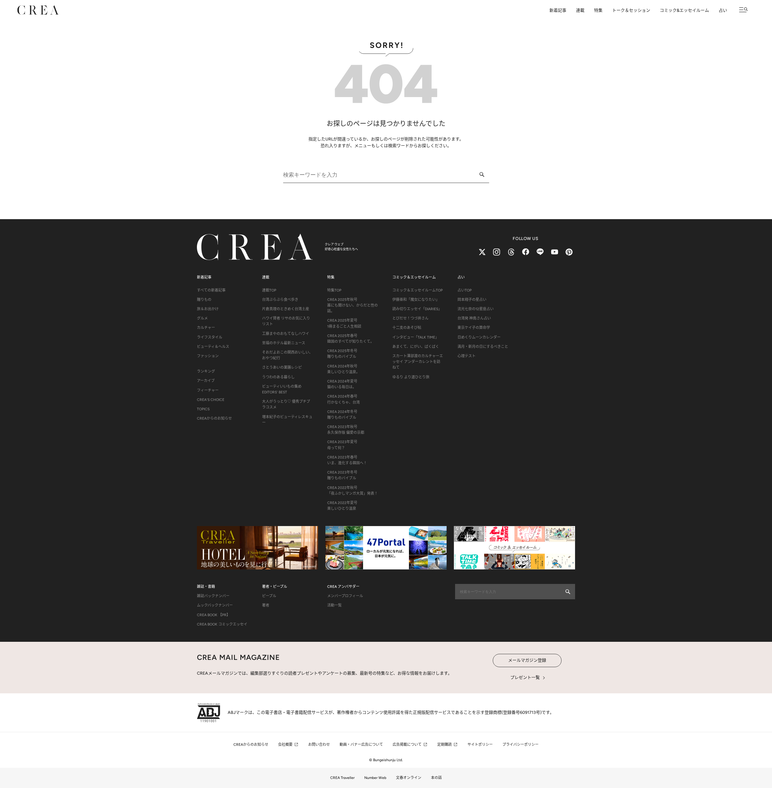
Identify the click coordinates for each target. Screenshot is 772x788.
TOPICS (203, 409)
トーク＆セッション (631, 10)
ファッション (208, 356)
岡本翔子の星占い (471, 300)
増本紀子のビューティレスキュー (287, 420)
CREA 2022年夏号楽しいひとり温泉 (342, 506)
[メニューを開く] (743, 10)
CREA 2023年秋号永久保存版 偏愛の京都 (345, 430)
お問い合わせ (319, 744)
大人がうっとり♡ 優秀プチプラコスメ (286, 404)
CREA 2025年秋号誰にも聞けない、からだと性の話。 (352, 305)
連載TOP (269, 290)
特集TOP (334, 290)
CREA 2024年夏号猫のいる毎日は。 (342, 384)
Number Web (375, 778)
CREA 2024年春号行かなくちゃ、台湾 (343, 399)
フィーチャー (208, 390)
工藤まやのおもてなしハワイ (285, 334)
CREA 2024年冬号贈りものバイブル (342, 415)
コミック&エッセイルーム (684, 10)
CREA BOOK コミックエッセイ (222, 624)
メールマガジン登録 (527, 660)
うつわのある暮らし (278, 377)
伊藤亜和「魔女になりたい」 (415, 300)
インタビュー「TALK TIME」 (415, 337)
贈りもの (204, 300)
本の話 (436, 778)
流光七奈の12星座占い (475, 309)
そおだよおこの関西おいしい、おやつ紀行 (287, 355)
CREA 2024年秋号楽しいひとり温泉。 (343, 369)
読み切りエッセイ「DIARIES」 (417, 309)
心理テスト (466, 356)
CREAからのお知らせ (214, 418)
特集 (598, 10)
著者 (265, 605)
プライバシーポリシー (520, 744)
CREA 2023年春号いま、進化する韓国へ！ (347, 460)
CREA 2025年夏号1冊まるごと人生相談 (344, 323)
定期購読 (444, 744)
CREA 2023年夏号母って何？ (342, 445)
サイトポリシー (480, 744)
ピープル (269, 596)
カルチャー (206, 328)
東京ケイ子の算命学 (473, 328)
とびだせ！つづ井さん (410, 318)
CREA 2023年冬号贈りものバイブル (342, 475)
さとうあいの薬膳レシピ (282, 367)
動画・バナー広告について (361, 744)
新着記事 (557, 10)
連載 (580, 10)
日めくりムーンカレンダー (479, 337)
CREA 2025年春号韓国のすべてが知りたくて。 (350, 339)
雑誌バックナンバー (213, 596)
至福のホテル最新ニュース (283, 343)
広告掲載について (407, 744)
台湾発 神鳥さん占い (474, 318)
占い (723, 10)
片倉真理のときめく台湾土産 (285, 309)
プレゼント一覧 (525, 677)
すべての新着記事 (211, 290)
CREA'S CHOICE (210, 400)
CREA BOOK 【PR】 (213, 615)
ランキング (206, 371)
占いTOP (464, 290)
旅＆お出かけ (208, 309)
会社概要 (285, 744)
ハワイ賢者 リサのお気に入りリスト (286, 321)
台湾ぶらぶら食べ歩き (280, 300)
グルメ (202, 318)
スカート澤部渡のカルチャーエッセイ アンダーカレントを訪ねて (417, 362)
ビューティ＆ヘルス (213, 347)
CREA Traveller (342, 778)
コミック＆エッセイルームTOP (417, 290)
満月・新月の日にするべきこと (482, 347)
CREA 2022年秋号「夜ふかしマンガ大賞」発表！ (352, 491)
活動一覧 (334, 605)
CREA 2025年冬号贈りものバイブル (342, 354)
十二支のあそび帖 (406, 328)
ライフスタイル (209, 337)
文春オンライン (408, 778)
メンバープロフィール (345, 596)
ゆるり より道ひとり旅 (410, 377)
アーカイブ (206, 381)
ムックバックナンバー (215, 605)
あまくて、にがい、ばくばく (415, 347)
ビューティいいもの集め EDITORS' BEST (282, 389)
